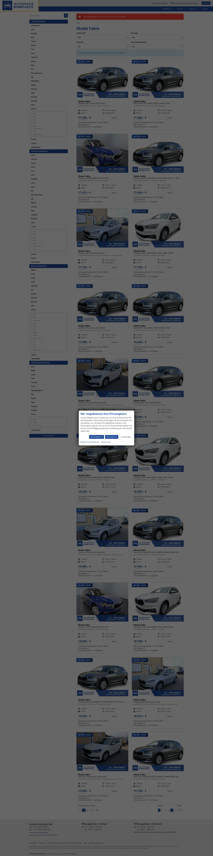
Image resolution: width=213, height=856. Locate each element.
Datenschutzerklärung (90, 442)
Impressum (105, 442)
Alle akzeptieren (97, 437)
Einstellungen (126, 437)
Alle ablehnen (111, 437)
